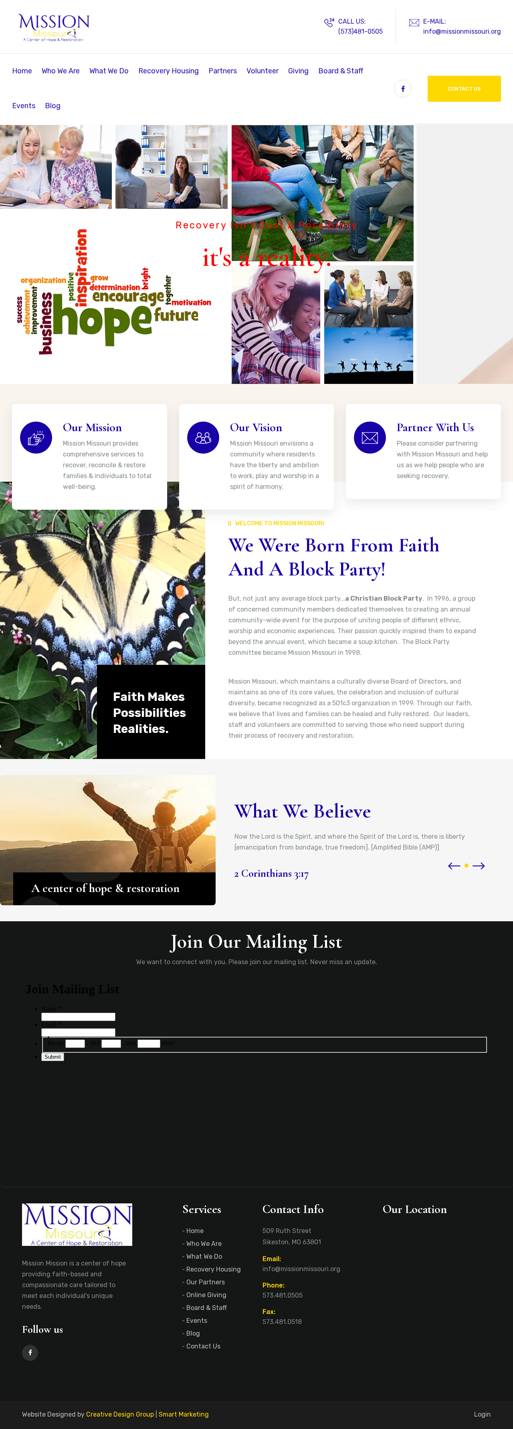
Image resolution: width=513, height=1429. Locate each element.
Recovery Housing (168, 71)
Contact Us (464, 89)
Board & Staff (340, 71)
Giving (298, 71)
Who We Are (61, 71)
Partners (222, 71)
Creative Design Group (120, 1414)
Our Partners (205, 1282)
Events (23, 105)
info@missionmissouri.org (462, 31)
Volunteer (262, 71)
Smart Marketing (184, 1414)
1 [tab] (256, 366)
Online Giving (206, 1295)
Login (482, 1414)
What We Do (109, 71)
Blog (53, 105)
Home (22, 71)
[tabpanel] (256, 253)
